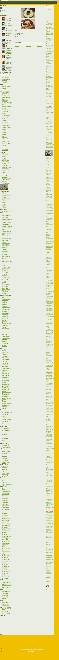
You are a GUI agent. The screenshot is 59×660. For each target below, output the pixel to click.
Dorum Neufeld (47, 101)
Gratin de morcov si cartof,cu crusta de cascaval (49, 543)
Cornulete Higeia (4, 197)
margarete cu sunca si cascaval (49, 181)
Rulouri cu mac (4, 418)
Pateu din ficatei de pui (48, 474)
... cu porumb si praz (4, 360)
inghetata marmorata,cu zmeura (6, 613)
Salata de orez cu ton (48, 242)
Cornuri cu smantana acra (5, 179)
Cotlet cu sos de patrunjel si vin (49, 426)
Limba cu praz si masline (49, 333)
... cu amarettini (4, 351)
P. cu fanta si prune (4, 482)
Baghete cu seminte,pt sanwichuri (6, 86)
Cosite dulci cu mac (4, 242)
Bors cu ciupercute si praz (49, 52)
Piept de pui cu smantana (49, 384)
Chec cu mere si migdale (5, 278)
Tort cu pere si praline (4, 534)
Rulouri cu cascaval (4, 137)
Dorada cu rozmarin (48, 352)
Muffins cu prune (4, 401)
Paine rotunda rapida (4, 130)
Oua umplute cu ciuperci (48, 229)
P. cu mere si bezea (4, 490)
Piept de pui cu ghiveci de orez (49, 383)
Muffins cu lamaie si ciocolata (5, 387)
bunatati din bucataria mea (28, 3)
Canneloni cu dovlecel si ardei (49, 559)
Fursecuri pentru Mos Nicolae (49, 147)
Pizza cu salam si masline (49, 269)
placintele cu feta (48, 187)
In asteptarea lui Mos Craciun (49, 146)
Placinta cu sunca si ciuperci (49, 282)
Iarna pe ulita (47, 580)
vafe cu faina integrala (8, 50)
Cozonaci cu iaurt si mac (49, 38)
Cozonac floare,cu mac (5, 247)
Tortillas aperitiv (47, 199)
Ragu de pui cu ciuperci (48, 410)
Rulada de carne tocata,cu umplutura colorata (49, 461)
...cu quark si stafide (4, 341)
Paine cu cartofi (4, 108)
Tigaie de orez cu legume (49, 552)
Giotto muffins (4, 378)
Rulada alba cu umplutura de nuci (6, 582)
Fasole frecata (47, 56)
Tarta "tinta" (3, 554)
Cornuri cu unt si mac (4, 202)
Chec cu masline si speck (49, 256)
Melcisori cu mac (4, 320)
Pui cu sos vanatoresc (48, 395)
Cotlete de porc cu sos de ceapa (49, 428)
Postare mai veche (39, 46)
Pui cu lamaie (47, 390)
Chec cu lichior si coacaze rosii (6, 277)
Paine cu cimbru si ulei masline (6, 110)
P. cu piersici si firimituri (5, 459)
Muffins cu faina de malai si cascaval (6, 385)
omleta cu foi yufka (4, 80)
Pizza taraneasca (48, 276)
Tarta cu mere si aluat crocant (6, 566)
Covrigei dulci (4, 181)
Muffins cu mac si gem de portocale (6, 392)
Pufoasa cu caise (4, 463)
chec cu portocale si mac (5, 438)
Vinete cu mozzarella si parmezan (50, 523)
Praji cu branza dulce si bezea (5, 507)
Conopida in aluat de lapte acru (49, 504)
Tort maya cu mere (4, 547)
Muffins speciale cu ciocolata (5, 405)
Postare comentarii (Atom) (21, 47)
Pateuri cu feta (4, 207)
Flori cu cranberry (4, 311)
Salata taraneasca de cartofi (49, 249)
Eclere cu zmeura (4, 310)
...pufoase (3, 342)
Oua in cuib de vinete (48, 518)
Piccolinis (47, 186)
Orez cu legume (47, 59)
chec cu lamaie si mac (48, 78)
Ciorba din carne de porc (49, 303)
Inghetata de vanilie (4, 612)
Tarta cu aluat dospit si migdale (6, 555)
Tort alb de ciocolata (4, 516)
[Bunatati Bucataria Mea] (1, 8)
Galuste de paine (48, 329)
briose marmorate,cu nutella (5, 377)
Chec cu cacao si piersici (5, 270)
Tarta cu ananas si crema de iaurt (6, 556)
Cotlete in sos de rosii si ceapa (49, 429)
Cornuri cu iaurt (4, 200)
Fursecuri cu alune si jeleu (5, 313)
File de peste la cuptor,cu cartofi (49, 355)
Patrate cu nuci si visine (5, 474)
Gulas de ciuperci (48, 490)
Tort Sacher (3, 550)
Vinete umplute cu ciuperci (49, 525)
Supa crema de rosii (48, 69)
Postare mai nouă (17, 46)
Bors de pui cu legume (48, 293)
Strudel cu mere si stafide (5, 421)
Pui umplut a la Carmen (48, 400)
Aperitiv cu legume (48, 253)
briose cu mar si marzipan (5, 375)
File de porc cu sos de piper (49, 434)
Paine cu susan (4, 120)
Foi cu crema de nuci (4, 434)
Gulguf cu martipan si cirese (5, 290)
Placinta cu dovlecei (48, 279)
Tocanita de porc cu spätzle (49, 447)
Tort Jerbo (3, 546)
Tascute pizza (47, 288)
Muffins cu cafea (4, 382)
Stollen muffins (4, 407)
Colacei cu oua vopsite (48, 44)
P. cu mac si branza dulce (5, 504)
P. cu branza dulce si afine (5, 502)
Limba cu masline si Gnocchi (49, 332)
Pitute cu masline (4, 172)
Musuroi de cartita (4, 513)
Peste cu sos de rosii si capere (49, 365)
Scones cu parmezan (48, 195)
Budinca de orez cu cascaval (49, 548)
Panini (3, 171)
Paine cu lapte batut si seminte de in (6, 115)
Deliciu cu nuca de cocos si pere (6, 451)
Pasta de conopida (48, 235)
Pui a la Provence (48, 388)
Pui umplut (47, 399)
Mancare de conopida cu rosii (49, 57)
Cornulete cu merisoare (48, 123)
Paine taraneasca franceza (5, 131)
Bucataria (47, 578)
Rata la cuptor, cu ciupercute (49, 411)
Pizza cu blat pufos (48, 264)
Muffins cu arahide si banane (5, 380)
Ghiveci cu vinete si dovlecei (49, 23)
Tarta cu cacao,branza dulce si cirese (6, 561)
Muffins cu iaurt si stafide (5, 386)
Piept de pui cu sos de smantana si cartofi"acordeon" (49, 386)
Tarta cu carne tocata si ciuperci (49, 210)
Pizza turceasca (47, 277)
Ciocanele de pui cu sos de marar (50, 373)
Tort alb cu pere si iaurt (5, 515)
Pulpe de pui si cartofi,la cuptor (49, 408)
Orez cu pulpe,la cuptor (48, 551)
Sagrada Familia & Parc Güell (49, 112)
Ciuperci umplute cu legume (49, 55)
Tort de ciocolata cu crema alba (6, 543)
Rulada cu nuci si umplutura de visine (6, 585)
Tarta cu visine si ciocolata (5, 576)
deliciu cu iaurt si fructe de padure (6, 215)
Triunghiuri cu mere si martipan (6, 329)
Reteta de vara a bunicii (48, 342)
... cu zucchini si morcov (5, 365)
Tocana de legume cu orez (49, 24)
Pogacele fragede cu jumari (49, 143)
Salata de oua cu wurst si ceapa (49, 243)
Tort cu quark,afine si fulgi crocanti (6, 536)
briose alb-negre (4, 371)
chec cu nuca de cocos (5, 211)
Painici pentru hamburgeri (5, 169)
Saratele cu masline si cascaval (49, 33)
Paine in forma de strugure (5, 125)
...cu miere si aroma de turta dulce (6, 338)
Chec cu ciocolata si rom (5, 272)
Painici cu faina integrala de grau (6, 162)
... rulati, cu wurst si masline (5, 366)
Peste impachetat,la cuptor (49, 366)
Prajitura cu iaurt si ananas (5, 224)
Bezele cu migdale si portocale (6, 299)
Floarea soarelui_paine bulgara (6, 97)
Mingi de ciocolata (4, 322)
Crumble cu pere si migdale (5, 450)
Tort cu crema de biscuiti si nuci (6, 525)
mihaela (2, 11)
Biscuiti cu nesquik (4, 306)
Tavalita (46, 131)
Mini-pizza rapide (48, 261)
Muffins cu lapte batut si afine (5, 389)
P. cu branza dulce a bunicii (5, 501)
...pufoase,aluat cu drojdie (5, 343)
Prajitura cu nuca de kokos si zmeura (6, 227)
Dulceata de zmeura (48, 21)
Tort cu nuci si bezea (4, 532)
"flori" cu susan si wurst (48, 158)
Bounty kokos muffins (5, 370)
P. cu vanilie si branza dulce (5, 505)
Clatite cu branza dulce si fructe (6, 591)
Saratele (47, 191)
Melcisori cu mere (4, 321)
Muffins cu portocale (4, 400)
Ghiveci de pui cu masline (49, 377)
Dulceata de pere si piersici (49, 20)
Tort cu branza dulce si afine (5, 520)
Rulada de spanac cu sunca (49, 286)
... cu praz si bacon (4, 361)
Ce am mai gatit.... (48, 327)
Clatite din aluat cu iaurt (5, 595)
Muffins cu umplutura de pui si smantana (7, 403)
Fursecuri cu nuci (4, 315)
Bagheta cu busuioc (4, 85)
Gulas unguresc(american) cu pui (50, 378)
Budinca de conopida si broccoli (49, 499)
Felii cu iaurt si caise (4, 458)
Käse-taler (47, 179)
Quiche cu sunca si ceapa (49, 206)
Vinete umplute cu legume (49, 527)
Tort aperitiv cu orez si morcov (49, 34)
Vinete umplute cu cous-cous (49, 526)
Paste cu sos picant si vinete (49, 60)
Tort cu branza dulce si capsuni (6, 509)
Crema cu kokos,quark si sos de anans (7, 597)
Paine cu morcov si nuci (5, 150)
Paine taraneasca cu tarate (5, 145)
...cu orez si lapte (4, 340)
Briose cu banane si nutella (5, 444)
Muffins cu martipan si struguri (6, 394)
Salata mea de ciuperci (48, 248)
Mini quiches (47, 183)
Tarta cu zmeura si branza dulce (6, 577)
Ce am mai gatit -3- (48, 326)
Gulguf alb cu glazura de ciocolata (6, 289)
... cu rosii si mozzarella (5, 363)
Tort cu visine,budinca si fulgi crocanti (6, 541)
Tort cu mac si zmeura (48, 48)
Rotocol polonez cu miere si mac (6, 259)
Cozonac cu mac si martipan (5, 244)
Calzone (47, 254)
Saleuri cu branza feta (48, 190)
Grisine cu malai (47, 177)
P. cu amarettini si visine (5, 466)
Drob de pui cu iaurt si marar (49, 468)
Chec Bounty (3, 265)
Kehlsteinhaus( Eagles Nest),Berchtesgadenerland (49, 102)
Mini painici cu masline (5, 161)
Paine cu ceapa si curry (5, 109)
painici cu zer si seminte (5, 168)
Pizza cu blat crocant (48, 263)
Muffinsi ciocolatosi (4, 406)
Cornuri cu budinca (4, 199)
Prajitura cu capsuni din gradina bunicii (7, 219)
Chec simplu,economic (5, 286)
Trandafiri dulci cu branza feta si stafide (7, 261)
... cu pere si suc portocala (5, 359)
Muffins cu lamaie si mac (5, 388)
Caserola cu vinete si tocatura (49, 515)
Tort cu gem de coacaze (5, 527)
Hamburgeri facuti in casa (49, 460)
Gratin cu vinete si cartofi (49, 517)
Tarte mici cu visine (4, 476)
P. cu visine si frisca (4, 469)
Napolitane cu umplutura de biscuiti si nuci (49, 39)
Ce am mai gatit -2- (48, 325)
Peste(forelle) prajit (48, 369)
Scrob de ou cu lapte (48, 345)
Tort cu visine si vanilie (5, 540)
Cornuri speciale (4, 204)
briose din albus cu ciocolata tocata (6, 210)
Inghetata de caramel (4, 610)
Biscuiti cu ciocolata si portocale (6, 303)
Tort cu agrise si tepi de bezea (5, 517)
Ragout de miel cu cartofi (49, 341)
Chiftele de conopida (48, 500)
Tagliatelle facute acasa (48, 572)
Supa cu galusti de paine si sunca (50, 313)
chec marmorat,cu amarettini (5, 284)
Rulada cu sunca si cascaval (49, 344)
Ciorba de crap (47, 294)
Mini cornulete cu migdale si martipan (6, 323)
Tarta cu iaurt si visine (5, 564)
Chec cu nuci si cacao (5, 279)
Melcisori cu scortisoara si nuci (6, 256)
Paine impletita (4, 123)
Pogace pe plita (4, 134)
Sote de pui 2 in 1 (48, 419)
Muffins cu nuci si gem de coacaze (6, 398)
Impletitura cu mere (4, 254)
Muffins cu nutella (4, 399)
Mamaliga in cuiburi (48, 335)
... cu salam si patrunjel (5, 364)
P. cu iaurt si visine (4, 467)
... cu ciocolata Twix (4, 356)
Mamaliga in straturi (48, 336)
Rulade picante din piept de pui (49, 413)
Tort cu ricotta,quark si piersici (6, 537)
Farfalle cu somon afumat (49, 560)
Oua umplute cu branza (48, 228)
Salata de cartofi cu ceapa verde (49, 238)
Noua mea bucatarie (48, 581)
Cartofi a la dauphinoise (48, 536)
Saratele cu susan (48, 65)
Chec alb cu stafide (4, 264)
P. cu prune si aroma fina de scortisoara (7, 484)
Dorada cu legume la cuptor (49, 351)
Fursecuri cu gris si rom (5, 314)
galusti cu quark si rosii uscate (49, 330)
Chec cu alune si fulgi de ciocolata (6, 267)
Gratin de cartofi (47, 542)
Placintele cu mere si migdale (49, 86)
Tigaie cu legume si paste (49, 573)
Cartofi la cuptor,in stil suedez (49, 537)
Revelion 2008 (47, 583)
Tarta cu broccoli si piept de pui (49, 208)
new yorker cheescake (5, 500)
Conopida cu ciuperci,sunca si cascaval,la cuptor (49, 502)
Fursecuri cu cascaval (48, 174)
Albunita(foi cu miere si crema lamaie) (6, 238)
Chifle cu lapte (4, 156)
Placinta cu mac (4, 416)
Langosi (46, 83)
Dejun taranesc (47, 222)
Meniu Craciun (47, 145)
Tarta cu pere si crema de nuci (6, 570)
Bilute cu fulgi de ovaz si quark (6, 301)
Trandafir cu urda (4, 260)
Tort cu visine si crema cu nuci (6, 539)
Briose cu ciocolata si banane (5, 445)
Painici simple (4, 170)
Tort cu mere (3, 529)
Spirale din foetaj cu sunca (49, 196)
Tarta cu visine (4, 575)
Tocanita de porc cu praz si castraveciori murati (49, 446)
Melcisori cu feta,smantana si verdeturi (7, 412)
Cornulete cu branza (4, 177)
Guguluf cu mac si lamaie (5, 288)
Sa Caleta (47, 118)
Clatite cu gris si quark (5, 593)
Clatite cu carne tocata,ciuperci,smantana (49, 164)
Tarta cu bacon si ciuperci (49, 207)
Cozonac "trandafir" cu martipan (6, 243)
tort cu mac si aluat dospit (5, 441)
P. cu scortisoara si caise (5, 460)
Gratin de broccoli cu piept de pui (50, 507)
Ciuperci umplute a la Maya (49, 479)
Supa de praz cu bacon (48, 318)
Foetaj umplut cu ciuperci (49, 173)
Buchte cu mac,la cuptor (5, 239)
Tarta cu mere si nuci (4, 568)
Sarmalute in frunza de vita (49, 96)
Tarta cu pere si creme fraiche (6, 571)
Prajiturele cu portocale (5, 325)
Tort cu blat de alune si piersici (6, 518)
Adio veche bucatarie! (48, 577)
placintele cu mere (4, 495)
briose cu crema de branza (5, 373)
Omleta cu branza (48, 223)
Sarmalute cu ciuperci (48, 66)
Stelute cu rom (4, 327)
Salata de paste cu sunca (49, 245)
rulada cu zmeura (4, 586)
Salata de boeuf (47, 237)
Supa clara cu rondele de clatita (49, 308)
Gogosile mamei (4, 252)
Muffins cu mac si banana (5, 391)
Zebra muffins (4, 408)
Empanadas (47, 171)
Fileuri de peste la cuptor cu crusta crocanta (49, 359)
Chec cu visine (4, 282)
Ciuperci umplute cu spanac (49, 481)
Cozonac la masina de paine (49, 93)
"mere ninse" (3, 489)
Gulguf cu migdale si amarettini (6, 291)
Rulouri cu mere (47, 89)
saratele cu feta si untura (49, 129)
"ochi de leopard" (4, 214)
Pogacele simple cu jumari (49, 128)
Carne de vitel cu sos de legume (49, 453)
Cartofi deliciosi (47, 54)
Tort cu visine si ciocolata (5, 538)
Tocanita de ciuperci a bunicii (49, 491)
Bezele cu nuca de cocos (5, 300)
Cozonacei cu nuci (48, 31)
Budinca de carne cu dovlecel (49, 512)
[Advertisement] (30, 642)
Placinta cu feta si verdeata (49, 280)
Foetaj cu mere (4, 411)
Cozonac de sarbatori (4, 246)
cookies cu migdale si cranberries (6, 309)
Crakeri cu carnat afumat (49, 170)
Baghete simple (4, 88)
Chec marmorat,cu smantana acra (6, 285)
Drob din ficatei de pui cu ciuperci (50, 469)
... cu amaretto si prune (5, 352)
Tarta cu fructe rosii (4, 563)
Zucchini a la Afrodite (48, 529)
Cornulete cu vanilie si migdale (6, 195)
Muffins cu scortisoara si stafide (6, 402)
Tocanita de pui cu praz (48, 420)
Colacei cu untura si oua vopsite (49, 37)
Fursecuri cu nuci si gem (5, 316)
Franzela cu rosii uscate (5, 100)
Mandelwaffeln (4, 345)
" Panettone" (3, 349)
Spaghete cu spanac (48, 570)
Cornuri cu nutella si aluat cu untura (6, 201)
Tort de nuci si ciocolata (5, 544)
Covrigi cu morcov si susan (5, 183)
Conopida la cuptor (48, 505)
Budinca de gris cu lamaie (5, 602)
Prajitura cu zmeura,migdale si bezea (6, 231)
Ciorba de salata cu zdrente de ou (50, 302)
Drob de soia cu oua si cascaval (49, 45)
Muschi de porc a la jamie (49, 439)
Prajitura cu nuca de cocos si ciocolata (7, 226)
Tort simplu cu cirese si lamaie (6, 551)
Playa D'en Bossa (48, 117)
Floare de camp (4, 96)
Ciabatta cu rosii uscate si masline (6, 94)
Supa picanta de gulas (48, 319)
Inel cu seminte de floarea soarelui (6, 103)
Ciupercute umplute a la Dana (49, 485)
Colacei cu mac (4, 158)
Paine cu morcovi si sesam (5, 116)
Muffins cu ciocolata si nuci (5, 384)
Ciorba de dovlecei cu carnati (49, 296)
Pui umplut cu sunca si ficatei (49, 403)
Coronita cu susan (4, 95)
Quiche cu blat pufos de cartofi (49, 204)
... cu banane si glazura (5, 354)
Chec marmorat (4, 283)
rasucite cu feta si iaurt (5, 81)
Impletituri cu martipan (5, 318)
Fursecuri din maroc (4, 317)
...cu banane (3, 332)
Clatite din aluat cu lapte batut (5, 596)
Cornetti (3, 192)
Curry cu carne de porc (48, 431)
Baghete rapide (4, 87)
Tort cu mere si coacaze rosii (5, 530)
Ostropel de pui (47, 379)
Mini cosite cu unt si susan (5, 160)
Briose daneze (4, 446)
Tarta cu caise (4, 562)
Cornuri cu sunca (48, 166)
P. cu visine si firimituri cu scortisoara (6, 468)
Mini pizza (47, 260)
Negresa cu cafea (4, 293)
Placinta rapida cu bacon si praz (49, 283)
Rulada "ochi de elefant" (5, 581)
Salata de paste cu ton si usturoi (49, 246)
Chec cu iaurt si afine (4, 274)
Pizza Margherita (48, 274)
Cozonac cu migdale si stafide (6, 245)
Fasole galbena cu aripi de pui (49, 375)
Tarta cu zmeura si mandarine (5, 578)
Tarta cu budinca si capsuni (5, 559)
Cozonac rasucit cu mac (5, 249)
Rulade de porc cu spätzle (49, 443)
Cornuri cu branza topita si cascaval (6, 178)
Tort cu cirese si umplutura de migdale (7, 524)
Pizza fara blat (47, 273)
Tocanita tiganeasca (48, 450)
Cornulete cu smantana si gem (6, 194)
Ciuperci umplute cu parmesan (49, 480)
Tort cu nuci (3, 531)
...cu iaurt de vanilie (4, 334)
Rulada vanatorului (48, 442)
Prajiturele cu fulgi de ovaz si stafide (6, 324)
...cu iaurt (3, 333)
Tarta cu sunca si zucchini (49, 218)
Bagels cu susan (4, 153)
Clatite (3, 590)
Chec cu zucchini (48, 257)
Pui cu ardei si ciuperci (48, 389)
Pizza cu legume (47, 62)
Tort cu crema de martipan (49, 132)
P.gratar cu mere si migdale (5, 493)
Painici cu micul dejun (4, 165)
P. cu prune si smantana (5, 485)
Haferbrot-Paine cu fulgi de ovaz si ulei (7, 102)
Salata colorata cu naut (48, 63)
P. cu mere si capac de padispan (6, 491)
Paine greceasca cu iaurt (5, 122)
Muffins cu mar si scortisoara (5, 393)
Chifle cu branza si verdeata (5, 155)
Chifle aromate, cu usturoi (5, 154)
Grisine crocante (48, 176)
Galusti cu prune (4, 598)
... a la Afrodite (4, 350)
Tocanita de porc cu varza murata (50, 448)
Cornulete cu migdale (4, 193)
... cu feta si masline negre (5, 357)
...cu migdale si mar (4, 339)
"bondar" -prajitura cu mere (5, 488)
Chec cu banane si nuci (5, 269)
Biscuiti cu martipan (4, 304)
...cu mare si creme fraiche (5, 336)
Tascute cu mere (4, 424)
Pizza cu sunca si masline (49, 270)
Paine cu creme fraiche (5, 111)
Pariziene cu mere (4, 206)
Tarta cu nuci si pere (4, 453)
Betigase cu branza (48, 160)
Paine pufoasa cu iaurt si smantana (6, 127)
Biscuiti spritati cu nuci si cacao (6, 307)
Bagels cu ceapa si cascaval (5, 92)
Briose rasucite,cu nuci (48, 76)
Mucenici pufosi (4, 258)
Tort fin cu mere (4, 545)
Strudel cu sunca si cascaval (49, 197)
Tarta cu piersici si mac (5, 573)
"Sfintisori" (47, 75)
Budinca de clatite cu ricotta (5, 601)
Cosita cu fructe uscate (5, 240)
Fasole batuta (47, 234)
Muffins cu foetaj (48, 184)
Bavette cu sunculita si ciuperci (49, 556)
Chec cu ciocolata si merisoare (6, 271)
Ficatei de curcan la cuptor (49, 471)
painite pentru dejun (8, 33)
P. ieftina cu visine (4, 471)
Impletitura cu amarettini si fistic (6, 253)
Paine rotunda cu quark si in (5, 149)
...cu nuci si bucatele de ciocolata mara (7, 368)
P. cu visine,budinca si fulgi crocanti (6, 470)
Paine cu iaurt (4, 113)
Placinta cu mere (4, 417)
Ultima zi (47, 113)
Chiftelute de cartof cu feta (5, 77)
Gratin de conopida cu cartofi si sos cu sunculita (49, 509)
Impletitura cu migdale (48, 46)
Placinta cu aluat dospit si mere (6, 414)
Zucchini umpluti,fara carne (49, 532)
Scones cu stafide (4, 82)
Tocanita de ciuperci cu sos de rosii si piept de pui (49, 495)
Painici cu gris (4, 163)
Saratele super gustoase (49, 194)
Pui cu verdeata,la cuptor (49, 396)
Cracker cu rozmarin (48, 169)
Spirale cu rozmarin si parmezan (6, 138)
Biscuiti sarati (47, 161)
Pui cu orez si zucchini (48, 392)
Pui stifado (47, 398)
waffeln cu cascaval (4, 346)
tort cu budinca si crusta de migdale (6, 523)
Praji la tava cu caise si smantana (6, 462)
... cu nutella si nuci (4, 358)
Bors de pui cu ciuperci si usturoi (50, 292)
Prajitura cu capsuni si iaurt (5, 220)
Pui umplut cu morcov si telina (49, 402)
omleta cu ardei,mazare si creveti (6, 79)
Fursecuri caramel (48, 125)
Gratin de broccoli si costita (49, 508)
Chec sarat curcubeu (48, 122)
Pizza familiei (47, 272)
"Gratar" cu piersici (4, 456)
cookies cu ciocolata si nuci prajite (6, 308)
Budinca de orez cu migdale (5, 604)
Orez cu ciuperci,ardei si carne (49, 549)
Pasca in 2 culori (48, 95)
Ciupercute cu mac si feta (49, 163)
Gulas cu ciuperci (48, 438)
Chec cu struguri (4, 281)
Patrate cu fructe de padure (5, 428)
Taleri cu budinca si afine (5, 235)
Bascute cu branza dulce (5, 498)
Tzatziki (46, 200)
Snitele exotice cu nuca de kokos (50, 418)
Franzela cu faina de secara (5, 141)
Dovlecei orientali (48, 233)
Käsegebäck (47, 180)
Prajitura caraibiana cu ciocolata (6, 447)
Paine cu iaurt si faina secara (5, 142)
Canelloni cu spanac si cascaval (49, 558)
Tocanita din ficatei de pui (49, 475)
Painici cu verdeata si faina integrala (6, 167)
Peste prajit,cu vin (48, 368)
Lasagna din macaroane (48, 563)
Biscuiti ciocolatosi (4, 302)
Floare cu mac (47, 82)
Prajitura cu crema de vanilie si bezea (6, 221)
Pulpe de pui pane (48, 407)
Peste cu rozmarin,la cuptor (49, 364)
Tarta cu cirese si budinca (5, 475)
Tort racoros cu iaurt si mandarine (6, 548)
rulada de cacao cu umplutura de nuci (6, 587)
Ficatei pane (47, 472)
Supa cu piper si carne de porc (49, 314)
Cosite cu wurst (47, 167)
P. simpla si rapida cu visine (5, 473)
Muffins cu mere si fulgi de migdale (6, 395)
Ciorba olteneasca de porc (49, 305)
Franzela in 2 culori (4, 101)
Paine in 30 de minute (4, 124)
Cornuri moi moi (4, 180)
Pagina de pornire (28, 46)
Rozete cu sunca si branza (49, 285)
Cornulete (47, 79)
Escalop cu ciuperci (48, 432)
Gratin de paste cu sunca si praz (49, 562)
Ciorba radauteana (48, 306)
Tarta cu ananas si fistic (5, 557)
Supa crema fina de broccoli (49, 312)
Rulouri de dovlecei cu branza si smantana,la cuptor (49, 519)
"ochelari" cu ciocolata (5, 297)
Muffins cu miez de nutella (5, 396)
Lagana (3, 104)
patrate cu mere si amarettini (5, 494)
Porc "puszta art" (48, 440)
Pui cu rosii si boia (48, 393)
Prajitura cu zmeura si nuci (5, 230)
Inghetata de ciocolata (5, 611)
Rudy (2, 508)
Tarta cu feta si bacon (48, 212)
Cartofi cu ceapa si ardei (49, 53)
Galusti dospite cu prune (5, 251)
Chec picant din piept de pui (49, 258)
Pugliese (3, 136)
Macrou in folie (47, 361)
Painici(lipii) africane (4, 132)
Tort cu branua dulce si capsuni (6, 430)
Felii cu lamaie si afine (48, 81)
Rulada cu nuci (4, 584)
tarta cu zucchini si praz (48, 522)
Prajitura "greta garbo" (5, 217)
